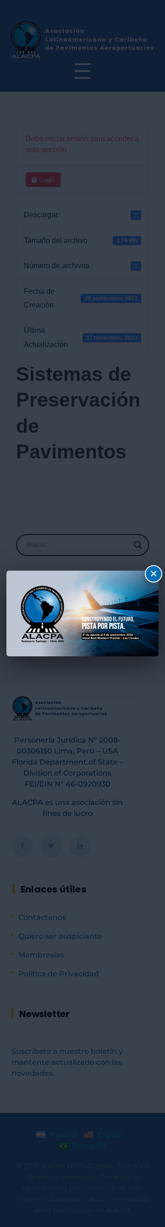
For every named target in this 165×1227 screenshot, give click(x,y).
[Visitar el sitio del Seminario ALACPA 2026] (82, 613)
